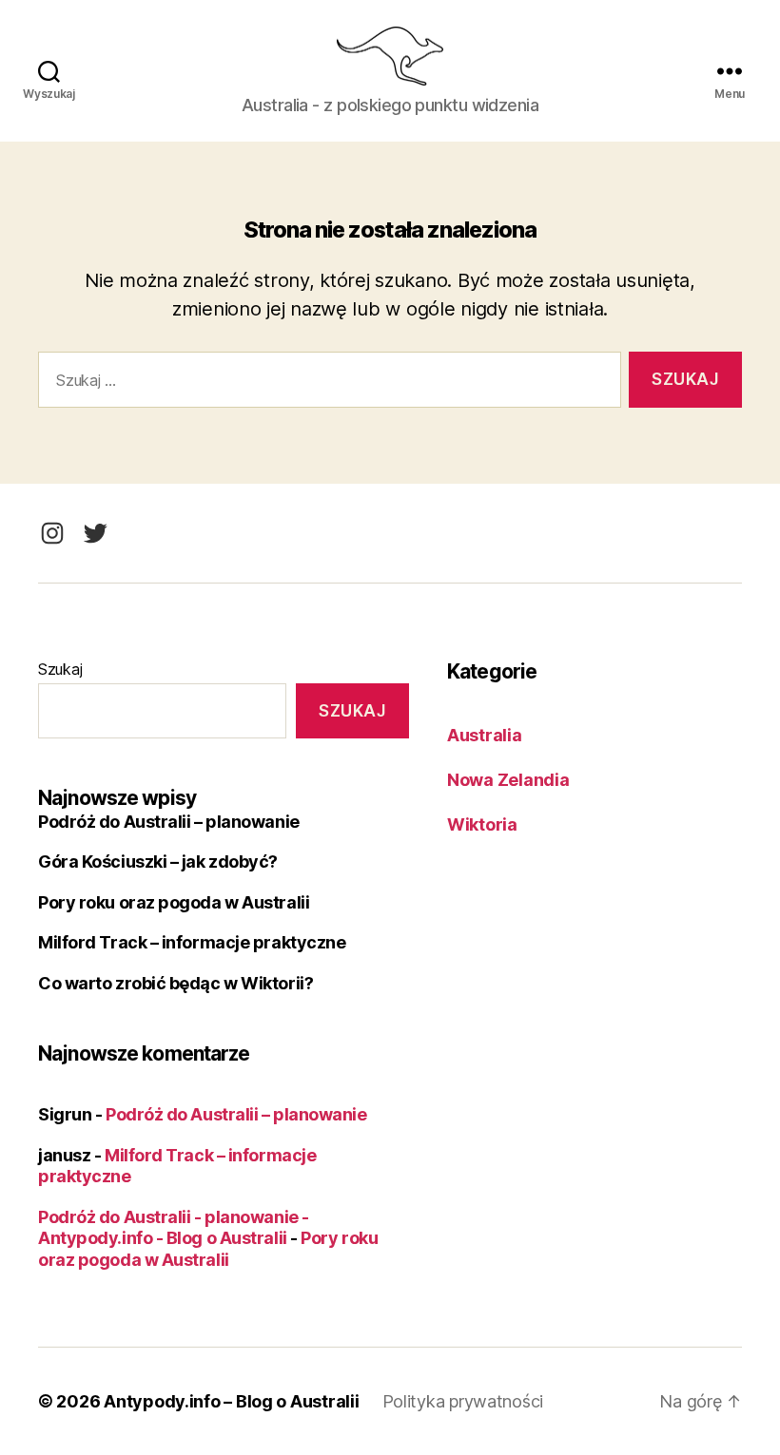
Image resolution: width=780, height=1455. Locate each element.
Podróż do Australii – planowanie (169, 822)
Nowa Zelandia (508, 780)
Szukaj (60, 669)
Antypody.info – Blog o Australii (231, 1401)
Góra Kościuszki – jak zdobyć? (158, 861)
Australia (484, 735)
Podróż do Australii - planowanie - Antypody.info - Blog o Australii (173, 1228)
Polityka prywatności (463, 1401)
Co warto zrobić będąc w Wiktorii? (175, 983)
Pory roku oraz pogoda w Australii (173, 902)
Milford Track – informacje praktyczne (191, 942)
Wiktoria (482, 824)
